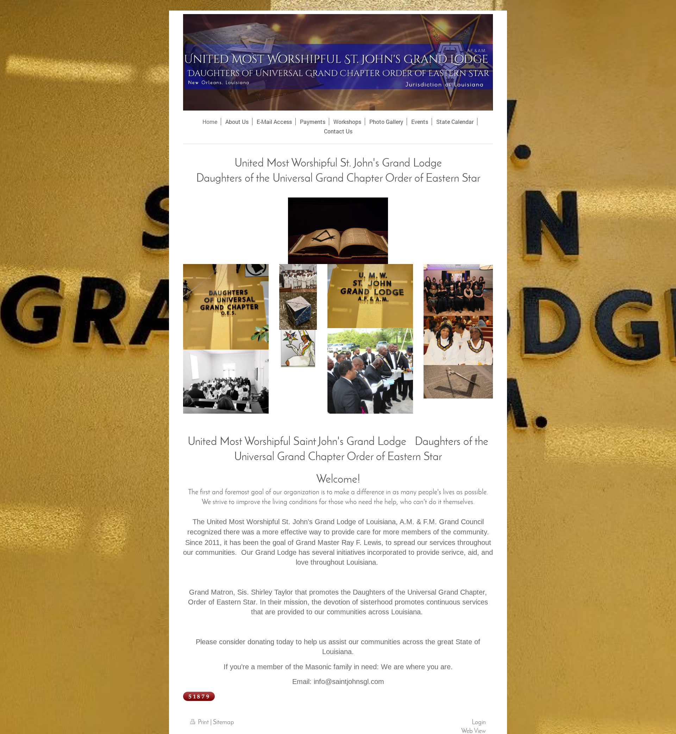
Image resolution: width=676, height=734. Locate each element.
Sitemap (223, 722)
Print (203, 722)
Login (479, 722)
